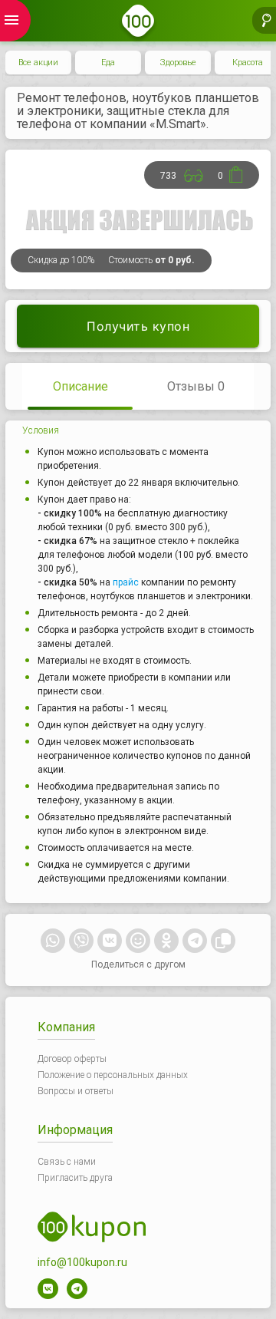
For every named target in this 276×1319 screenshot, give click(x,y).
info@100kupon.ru (82, 1262)
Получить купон (138, 326)
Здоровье (178, 63)
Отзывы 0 (196, 386)
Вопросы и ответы (75, 1091)
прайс (126, 582)
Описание (80, 386)
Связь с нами (67, 1161)
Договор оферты (72, 1059)
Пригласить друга (75, 1177)
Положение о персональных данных (113, 1075)
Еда (108, 63)
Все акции (38, 63)
